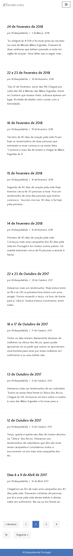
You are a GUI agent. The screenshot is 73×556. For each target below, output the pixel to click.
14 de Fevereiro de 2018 (25, 224)
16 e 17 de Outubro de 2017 (27, 324)
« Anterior (11, 524)
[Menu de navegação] (66, 4)
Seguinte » (22, 534)
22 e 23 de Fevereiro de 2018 (28, 73)
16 (6, 534)
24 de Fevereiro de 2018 (25, 27)
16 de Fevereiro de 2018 (25, 123)
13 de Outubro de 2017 (24, 374)
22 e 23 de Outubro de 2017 (28, 274)
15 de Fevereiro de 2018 (24, 173)
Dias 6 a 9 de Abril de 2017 (27, 475)
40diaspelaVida (19, 33)
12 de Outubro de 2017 (24, 420)
